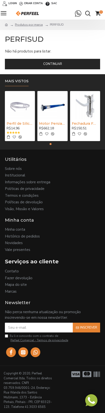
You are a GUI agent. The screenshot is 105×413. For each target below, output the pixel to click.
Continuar (52, 64)
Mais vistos (17, 81)
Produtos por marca (29, 25)
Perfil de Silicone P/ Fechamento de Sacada (20, 123)
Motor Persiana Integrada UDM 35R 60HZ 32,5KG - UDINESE (52, 123)
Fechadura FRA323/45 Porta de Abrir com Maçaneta (85, 123)
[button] (51, 144)
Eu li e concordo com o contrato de (39, 338)
